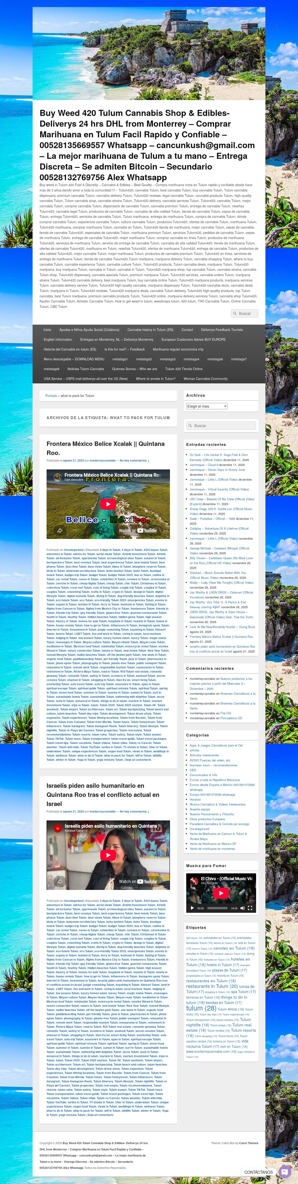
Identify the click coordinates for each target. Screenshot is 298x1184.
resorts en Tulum (230, 975)
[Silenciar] (242, 908)
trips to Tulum (80, 705)
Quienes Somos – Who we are (134, 368)
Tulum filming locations (103, 717)
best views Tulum (99, 566)
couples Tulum (56, 592)
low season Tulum (90, 638)
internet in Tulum (57, 629)
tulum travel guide (123, 738)
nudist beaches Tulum (91, 655)
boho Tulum (141, 571)
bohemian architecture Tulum (85, 571)
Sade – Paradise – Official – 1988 (212, 518)
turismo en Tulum (226, 1041)
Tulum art (111, 709)
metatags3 (168, 359)
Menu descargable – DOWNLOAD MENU (74, 359)
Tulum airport (69, 709)
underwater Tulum (58, 751)
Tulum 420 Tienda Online (184, 368)
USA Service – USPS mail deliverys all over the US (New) (86, 378)
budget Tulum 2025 (120, 575)
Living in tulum (132, 634)
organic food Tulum (59, 659)
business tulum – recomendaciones (213, 765)
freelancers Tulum (143, 608)
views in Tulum (142, 751)
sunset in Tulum (141, 692)
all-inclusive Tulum (68, 558)
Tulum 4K (150, 705)
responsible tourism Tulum (117, 667)
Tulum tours (73, 738)
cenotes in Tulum (138, 579)
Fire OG (225, 713)
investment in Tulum (83, 629)
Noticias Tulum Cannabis (86, 368)
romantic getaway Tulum (148, 1026)
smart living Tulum (144, 680)
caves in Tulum (88, 579)
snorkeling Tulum (58, 684)
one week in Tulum (154, 655)
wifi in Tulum (143, 755)
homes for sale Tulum (92, 621)
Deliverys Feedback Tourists (222, 329)
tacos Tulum (131, 1052)
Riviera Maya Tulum (87, 671)
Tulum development (113, 713)
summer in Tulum (94, 692)
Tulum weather (130, 1098)
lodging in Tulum (66, 638)
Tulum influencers (141, 1077)
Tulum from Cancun (136, 1073)
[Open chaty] (285, 1172)
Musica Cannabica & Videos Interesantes (218, 804)
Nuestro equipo (200, 809)
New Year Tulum (158, 650)
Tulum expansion (132, 1068)
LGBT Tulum (82, 634)
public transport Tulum (151, 663)
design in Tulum (143, 592)
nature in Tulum (112, 650)
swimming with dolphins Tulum (135, 696)
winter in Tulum (66, 759)
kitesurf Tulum (150, 985)
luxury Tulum (139, 638)
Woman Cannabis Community (206, 378)
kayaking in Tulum (142, 629)
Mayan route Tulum (152, 642)
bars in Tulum (202, 948)
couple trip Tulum (131, 587)
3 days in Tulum (110, 550)
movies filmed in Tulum (147, 1001)
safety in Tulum (100, 676)
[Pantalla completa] (250, 908)
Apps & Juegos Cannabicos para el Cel (216, 745)
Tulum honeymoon (143, 722)
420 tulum (194, 938)
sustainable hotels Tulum (72, 696)
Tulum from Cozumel (71, 722)
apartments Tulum (94, 558)
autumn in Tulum (155, 558)
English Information (58, 339)
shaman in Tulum (78, 680)
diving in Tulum (106, 596)
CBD (193, 770)
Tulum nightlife (144, 1081)
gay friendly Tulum (92, 613)
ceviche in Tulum (67, 583)
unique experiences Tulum (89, 751)
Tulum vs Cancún (140, 743)
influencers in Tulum (124, 625)
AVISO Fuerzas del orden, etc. (210, 760)
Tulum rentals (218, 1030)
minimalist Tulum (112, 646)
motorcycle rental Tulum (141, 646)
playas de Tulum (229, 970)
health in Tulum (56, 617)
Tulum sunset (152, 734)
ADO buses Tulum (155, 550)
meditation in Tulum (59, 646)
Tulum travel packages (151, 738)
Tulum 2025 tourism (129, 705)
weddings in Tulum (131, 1106)
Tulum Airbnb (231, 1009)
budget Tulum (98, 575)
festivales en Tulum (217, 959)
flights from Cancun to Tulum (66, 608)
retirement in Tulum (59, 671)
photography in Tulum (95, 663)
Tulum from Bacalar (133, 717)
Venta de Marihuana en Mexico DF (213, 843)
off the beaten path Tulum (123, 655)
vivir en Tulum (234, 1046)
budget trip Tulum (76, 575)
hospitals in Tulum (120, 621)
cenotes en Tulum (234, 948)
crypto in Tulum (122, 592)
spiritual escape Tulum (61, 688)
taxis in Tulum (65, 701)
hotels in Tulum (223, 964)
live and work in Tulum (106, 634)
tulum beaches (67, 713)
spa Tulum (243, 991)
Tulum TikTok (55, 738)
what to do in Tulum (90, 755)
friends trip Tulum (67, 613)
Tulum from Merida (99, 722)
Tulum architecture (91, 709)
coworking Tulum (78, 592)
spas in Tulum (151, 684)
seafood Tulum (145, 676)
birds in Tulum (56, 571)
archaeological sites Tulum (124, 558)
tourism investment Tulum (140, 1056)
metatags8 (51, 368)
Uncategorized (73, 550)
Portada (51, 395)
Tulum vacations (80, 743)
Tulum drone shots (139, 713)
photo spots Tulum (68, 663)
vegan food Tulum (119, 751)
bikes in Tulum (121, 566)
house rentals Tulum (69, 625)
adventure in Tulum (59, 554)
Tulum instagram (74, 726)
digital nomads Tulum (81, 596)
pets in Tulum (137, 659)
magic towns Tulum (139, 993)
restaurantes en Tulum (211, 980)
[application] (221, 893)
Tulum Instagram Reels (101, 726)
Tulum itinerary (128, 726)
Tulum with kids (69, 747)
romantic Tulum (78, 676)
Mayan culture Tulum (96, 642)
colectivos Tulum (58, 587)
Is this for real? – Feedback (125, 349)
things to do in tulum (114, 701)
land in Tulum (64, 634)
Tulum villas (119, 743)
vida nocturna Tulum (217, 1043)
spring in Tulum (138, 1043)
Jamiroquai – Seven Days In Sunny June (217, 469)
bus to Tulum (142, 575)
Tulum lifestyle (149, 726)
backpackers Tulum (60, 562)
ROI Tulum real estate (134, 671)
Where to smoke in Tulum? (156, 378)
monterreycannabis (103, 460)
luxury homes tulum (116, 638)
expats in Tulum (66, 604)
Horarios (195, 799)
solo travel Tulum (82, 684)
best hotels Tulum (146, 562)
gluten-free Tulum (117, 613)
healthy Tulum (77, 617)
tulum (94, 705)
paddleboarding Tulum (87, 659)
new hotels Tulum (134, 650)
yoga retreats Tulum (110, 759)
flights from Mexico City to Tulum (107, 608)
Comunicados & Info (203, 775)
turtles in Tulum (112, 747)
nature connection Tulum (84, 650)
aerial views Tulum (108, 554)
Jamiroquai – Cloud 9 (204, 464)
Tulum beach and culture (130, 1064)
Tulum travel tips (57, 743)
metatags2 (144, 359)
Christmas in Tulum (153, 583)
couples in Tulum (155, 587)
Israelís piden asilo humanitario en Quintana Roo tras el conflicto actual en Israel (103, 794)
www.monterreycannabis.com (211, 1051)
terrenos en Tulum (203, 997)
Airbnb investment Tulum (138, 554)
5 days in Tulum (132, 550)
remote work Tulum (85, 667)
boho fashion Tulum (119, 571)
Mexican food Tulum (87, 646)
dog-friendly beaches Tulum (135, 596)
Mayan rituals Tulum (125, 642)
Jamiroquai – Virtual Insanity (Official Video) (219, 489)
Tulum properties (106, 730)
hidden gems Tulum (131, 617)
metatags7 (239, 359)
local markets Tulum (137, 989)
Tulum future (121, 722)
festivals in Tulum (132, 604)
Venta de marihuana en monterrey (212, 848)
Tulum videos (101, 743)
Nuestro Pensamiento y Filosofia (212, 814)
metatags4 (191, 359)
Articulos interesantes (204, 755)
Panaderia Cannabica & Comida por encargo (219, 824)
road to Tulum (110, 671)
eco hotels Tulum (67, 600)
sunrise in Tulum (118, 692)
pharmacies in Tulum (144, 1014)
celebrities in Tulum (112, 579)
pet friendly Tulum (115, 659)
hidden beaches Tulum (102, 617)
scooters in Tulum (123, 676)
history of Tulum (66, 621)
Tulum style (134, 734)
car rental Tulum (66, 579)
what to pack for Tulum (119, 755)
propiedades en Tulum (201, 975)
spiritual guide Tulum (91, 688)
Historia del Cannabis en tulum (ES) (70, 349)
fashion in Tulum (88, 604)
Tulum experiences (74, 717)
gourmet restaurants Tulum (148, 613)
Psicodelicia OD (231, 718)
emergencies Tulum (141, 600)
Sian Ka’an (123, 680)
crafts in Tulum (100, 592)
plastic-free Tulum (123, 663)
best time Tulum (76, 566)
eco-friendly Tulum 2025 (110, 600)
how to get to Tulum (96, 625)
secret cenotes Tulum (149, 1031)
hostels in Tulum (144, 621)
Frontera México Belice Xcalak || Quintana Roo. (222, 636)
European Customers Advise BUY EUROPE (194, 339)
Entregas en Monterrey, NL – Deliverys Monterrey (116, 339)
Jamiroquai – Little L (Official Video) (214, 479)
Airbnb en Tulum (225, 943)
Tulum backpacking (132, 709)
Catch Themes (248, 1143)
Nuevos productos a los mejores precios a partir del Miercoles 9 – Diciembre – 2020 (221, 683)
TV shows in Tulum (135, 747)
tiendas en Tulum (224, 1002)
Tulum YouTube (90, 747)
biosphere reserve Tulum (149, 566)
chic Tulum (132, 583)
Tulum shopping (206, 1036)
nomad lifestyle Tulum (61, 655)
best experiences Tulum (117, 562)
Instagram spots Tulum (154, 625)
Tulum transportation (96, 738)
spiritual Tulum (148, 688)
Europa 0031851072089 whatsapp (212, 794)
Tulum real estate (130, 730)
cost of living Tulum (106, 587)
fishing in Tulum (155, 604)
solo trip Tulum (104, 684)
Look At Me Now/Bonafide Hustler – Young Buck (222, 627)
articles (195, 750)
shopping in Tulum (103, 680)
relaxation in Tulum (59, 667)
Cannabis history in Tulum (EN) (150, 329)
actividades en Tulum (219, 938)
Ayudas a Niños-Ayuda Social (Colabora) (89, 329)
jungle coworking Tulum (113, 629)
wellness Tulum (66, 755)
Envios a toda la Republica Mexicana (215, 780)
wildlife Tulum (130, 1110)
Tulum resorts (81, 734)
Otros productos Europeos (207, 819)
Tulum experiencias (236, 1014)
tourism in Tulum (139, 701)
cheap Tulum (114, 583)
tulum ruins (99, 734)
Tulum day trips (88, 713)
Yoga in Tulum (86, 759)
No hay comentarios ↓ (134, 460)
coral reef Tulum (81, 587)
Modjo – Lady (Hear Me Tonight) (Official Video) (222, 582)
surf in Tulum (133, 1047)
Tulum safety (116, 734)
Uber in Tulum (158, 747)
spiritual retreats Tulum (121, 688)
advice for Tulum (84, 554)
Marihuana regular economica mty (178, 349)
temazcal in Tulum (87, 701)
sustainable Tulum (102, 696)
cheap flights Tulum (92, 583)
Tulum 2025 (107, 705)
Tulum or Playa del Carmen (76, 730)
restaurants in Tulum (149, 667)
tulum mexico (228, 1020)
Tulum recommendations (135, 1085)
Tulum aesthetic (132, 1060)
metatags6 (215, 359)
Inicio (47, 329)
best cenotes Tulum (87, 562)
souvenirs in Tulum (127, 684)
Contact (187, 329)
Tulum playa (220, 1025)
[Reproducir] (192, 908)
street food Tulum (70, 692)
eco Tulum (86, 600)
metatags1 (120, 359)
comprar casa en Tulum (230, 953)
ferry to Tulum (110, 604)
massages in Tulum (68, 642)
